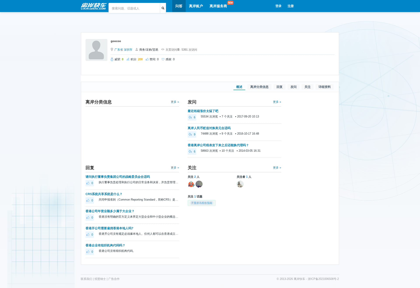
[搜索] (163, 8)
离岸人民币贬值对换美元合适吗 (209, 128)
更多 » (175, 101)
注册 (291, 6)
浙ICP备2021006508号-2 (323, 279)
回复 (279, 87)
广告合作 (114, 279)
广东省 (118, 49)
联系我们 (86, 279)
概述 (239, 87)
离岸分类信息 (259, 87)
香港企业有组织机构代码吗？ (105, 245)
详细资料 (324, 87)
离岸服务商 (218, 6)
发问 (293, 87)
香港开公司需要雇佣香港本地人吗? (109, 228)
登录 (278, 6)
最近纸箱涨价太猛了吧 (203, 111)
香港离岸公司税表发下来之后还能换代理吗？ (218, 145)
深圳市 (128, 49)
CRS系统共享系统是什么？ (104, 194)
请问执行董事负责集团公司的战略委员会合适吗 (118, 176)
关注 (307, 87)
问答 (178, 6)
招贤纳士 (100, 279)
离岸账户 (196, 6)
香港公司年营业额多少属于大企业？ (110, 211)
